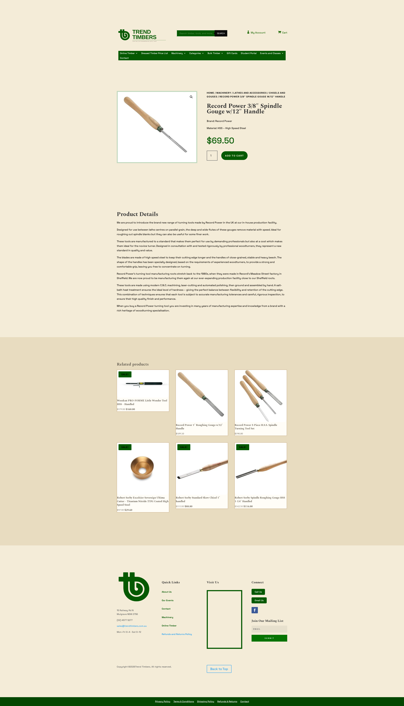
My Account (256, 32)
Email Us (259, 600)
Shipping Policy (205, 701)
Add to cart (234, 155)
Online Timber (127, 53)
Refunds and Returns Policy (177, 634)
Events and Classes (270, 53)
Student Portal (249, 53)
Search (221, 33)
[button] (191, 97)
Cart (282, 32)
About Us (167, 591)
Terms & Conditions (183, 701)
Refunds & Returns (227, 701)
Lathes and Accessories (250, 92)
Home (210, 92)
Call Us (258, 591)
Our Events (167, 600)
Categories (195, 53)
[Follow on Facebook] (255, 610)
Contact (124, 58)
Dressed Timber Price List (154, 53)
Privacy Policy (162, 701)
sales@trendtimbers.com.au (132, 626)
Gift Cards (232, 53)
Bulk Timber (214, 53)
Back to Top (219, 669)
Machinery (177, 53)
